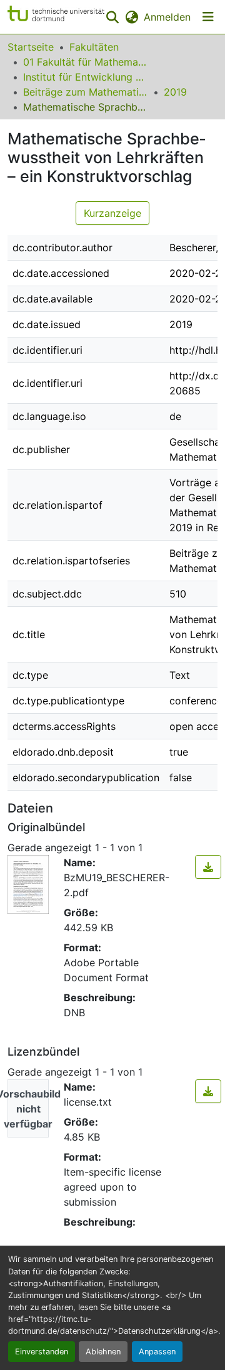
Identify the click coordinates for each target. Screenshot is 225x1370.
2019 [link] (175, 92)
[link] (208, 867)
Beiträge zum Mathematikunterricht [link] (85, 92)
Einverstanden (41, 1351)
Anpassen (157, 1351)
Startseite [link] (31, 47)
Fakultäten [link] (94, 47)
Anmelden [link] (167, 17)
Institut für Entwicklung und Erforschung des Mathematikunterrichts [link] (85, 77)
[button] (56, 17)
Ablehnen (103, 1351)
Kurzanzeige (112, 213)
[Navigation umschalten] (208, 17)
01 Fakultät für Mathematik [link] (85, 62)
